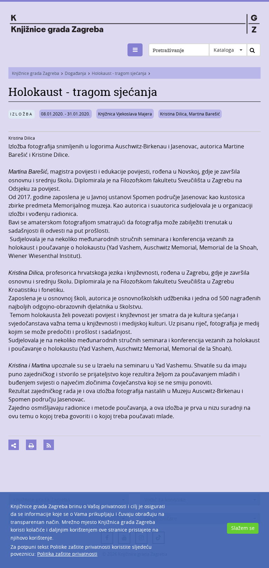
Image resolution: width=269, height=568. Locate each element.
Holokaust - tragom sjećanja (119, 73)
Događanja (75, 73)
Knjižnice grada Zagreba (35, 73)
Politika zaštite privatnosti (67, 554)
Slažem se (243, 528)
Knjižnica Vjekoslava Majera (125, 114)
